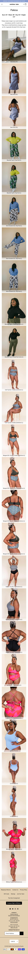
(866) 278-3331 (14, 927)
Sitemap (13, 894)
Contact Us (15, 889)
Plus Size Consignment (14, 898)
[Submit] (21, 933)
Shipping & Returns (6, 889)
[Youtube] (12, 908)
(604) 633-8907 (14, 922)
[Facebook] (10, 908)
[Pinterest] (17, 908)
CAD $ (13, 941)
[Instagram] (15, 908)
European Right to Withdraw (14, 903)
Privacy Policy (23, 889)
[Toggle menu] (2, 4)
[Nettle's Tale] (14, 4)
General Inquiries (14, 914)
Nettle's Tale (11, 946)
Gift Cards (6, 894)
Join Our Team (20, 894)
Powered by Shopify (18, 946)
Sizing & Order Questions (14, 915)
